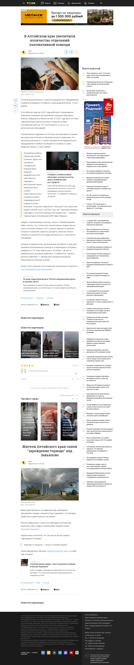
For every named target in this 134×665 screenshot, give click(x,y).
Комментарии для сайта (69, 395)
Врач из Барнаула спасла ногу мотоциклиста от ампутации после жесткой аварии (98, 231)
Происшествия (76, 3)
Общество (31, 463)
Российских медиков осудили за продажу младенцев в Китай (49, 428)
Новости (47, 3)
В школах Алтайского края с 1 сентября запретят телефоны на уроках (99, 188)
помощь (50, 298)
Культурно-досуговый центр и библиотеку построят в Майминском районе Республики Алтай (99, 397)
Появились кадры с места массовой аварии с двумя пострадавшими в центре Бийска (99, 466)
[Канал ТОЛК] (56, 304)
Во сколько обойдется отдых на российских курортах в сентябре (99, 172)
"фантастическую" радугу (58, 551)
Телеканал (61, 3)
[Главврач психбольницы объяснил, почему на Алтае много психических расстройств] (62, 161)
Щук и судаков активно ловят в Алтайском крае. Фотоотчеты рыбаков (99, 422)
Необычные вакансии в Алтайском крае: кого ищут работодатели (97, 93)
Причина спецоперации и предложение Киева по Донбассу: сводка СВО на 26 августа (99, 484)
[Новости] (44, 304)
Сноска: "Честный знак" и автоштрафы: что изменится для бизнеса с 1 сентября (99, 206)
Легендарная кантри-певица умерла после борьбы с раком (98, 459)
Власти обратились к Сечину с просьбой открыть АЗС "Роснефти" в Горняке (99, 440)
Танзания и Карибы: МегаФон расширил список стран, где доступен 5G (98, 378)
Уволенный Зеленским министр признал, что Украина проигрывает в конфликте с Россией (99, 450)
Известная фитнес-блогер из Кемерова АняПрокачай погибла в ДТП (100, 264)
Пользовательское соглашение (99, 657)
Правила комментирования (98, 658)
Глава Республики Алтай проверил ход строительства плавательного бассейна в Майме (100, 431)
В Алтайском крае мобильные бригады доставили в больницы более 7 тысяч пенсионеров (99, 240)
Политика (91, 3)
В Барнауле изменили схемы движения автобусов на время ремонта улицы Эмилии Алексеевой (98, 342)
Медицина (31, 53)
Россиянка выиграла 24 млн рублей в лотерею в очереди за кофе (98, 275)
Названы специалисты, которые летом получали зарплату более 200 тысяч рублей (99, 367)
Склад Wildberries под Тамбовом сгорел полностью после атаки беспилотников (99, 407)
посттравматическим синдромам (36, 269)
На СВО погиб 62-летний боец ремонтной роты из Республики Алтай (99, 197)
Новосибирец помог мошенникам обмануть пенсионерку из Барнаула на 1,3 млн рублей (100, 164)
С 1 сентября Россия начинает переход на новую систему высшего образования (98, 293)
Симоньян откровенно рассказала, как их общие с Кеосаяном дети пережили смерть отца (100, 359)
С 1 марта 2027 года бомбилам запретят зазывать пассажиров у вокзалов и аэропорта (99, 223)
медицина (40, 298)
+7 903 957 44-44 (93, 638)
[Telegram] (66, 52)
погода (46, 583)
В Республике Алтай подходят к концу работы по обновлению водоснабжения (99, 256)
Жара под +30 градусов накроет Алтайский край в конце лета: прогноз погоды (98, 387)
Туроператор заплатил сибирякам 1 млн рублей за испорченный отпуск (100, 84)
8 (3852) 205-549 (93, 646)
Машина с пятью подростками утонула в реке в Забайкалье (98, 415)
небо (38, 583)
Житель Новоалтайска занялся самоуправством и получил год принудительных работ (99, 284)
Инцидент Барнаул (30, 529)
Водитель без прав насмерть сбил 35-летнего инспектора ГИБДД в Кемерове (99, 330)
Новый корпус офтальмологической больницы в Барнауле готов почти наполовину (73, 427)
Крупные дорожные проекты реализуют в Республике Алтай (98, 351)
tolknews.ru (94, 615)
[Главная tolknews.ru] (31, 3)
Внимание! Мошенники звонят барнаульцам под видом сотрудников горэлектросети (98, 475)
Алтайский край (27, 298)
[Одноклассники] (76, 52)
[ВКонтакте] (71, 52)
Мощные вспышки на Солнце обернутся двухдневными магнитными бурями (98, 180)
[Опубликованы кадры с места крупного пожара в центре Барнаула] (24, 569)
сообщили (62, 125)
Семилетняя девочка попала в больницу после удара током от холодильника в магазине (98, 311)
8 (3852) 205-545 (93, 643)
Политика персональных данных (100, 655)
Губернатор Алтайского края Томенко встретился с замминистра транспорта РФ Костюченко (98, 320)
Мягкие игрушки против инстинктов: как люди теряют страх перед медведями (98, 155)
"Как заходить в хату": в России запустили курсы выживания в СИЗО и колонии (99, 75)
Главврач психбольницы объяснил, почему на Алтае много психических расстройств (60, 178)
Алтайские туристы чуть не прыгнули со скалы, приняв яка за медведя (100, 302)
